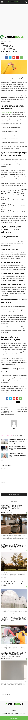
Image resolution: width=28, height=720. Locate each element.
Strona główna (4, 41)
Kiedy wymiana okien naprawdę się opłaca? (22, 410)
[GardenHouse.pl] (14, 37)
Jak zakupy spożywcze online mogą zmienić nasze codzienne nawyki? (17, 448)
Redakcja (5, 54)
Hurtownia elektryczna (6, 112)
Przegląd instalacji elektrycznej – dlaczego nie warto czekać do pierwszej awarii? (14, 619)
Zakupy (2, 43)
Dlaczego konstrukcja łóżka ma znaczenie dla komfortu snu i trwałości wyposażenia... (14, 655)
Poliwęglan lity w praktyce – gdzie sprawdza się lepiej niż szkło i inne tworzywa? (18, 441)
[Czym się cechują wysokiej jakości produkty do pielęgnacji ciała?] (4, 455)
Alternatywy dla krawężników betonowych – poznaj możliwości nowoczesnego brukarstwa (7, 412)
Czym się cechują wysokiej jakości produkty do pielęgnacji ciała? (17, 455)
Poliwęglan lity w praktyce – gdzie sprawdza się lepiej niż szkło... (12, 583)
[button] (26, 2)
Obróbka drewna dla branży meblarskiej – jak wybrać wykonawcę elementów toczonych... (12, 508)
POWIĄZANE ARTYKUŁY (6, 435)
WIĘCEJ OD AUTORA (18, 435)
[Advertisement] (14, 19)
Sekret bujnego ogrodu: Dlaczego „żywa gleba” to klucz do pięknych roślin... (13, 546)
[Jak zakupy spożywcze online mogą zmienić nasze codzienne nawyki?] (4, 448)
